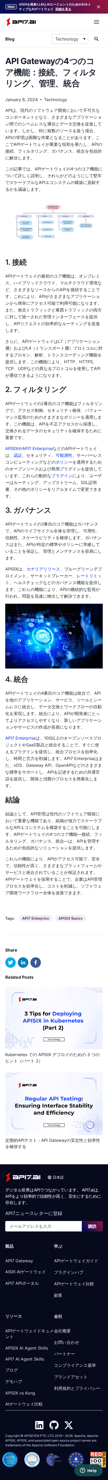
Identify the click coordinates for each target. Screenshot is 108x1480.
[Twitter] (68, 1425)
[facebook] (35, 962)
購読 (92, 1226)
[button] (55, 1177)
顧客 (58, 1295)
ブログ (11, 1370)
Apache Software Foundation (53, 1445)
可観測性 (64, 455)
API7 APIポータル (22, 1283)
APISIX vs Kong (20, 1393)
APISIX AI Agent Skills (26, 1348)
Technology (55, 99)
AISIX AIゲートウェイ (25, 1271)
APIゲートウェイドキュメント (29, 1333)
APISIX (11, 448)
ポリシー (64, 462)
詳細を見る (63, 9)
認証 (18, 455)
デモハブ (13, 1381)
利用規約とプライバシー (77, 1388)
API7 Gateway (19, 1260)
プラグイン (61, 475)
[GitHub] (54, 1425)
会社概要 (62, 1330)
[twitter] (10, 962)
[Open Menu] (96, 22)
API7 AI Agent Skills (24, 1359)
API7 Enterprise (37, 448)
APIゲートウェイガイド (76, 1260)
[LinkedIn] (39, 1425)
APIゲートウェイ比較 (74, 1283)
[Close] (98, 7)
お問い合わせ (66, 1342)
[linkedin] (23, 962)
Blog (9, 39)
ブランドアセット (71, 1376)
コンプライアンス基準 (75, 1365)
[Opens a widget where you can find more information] (88, 1470)
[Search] (96, 39)
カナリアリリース (43, 569)
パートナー (64, 1353)
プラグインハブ (68, 1272)
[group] (35, 918)
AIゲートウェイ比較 (24, 1404)
